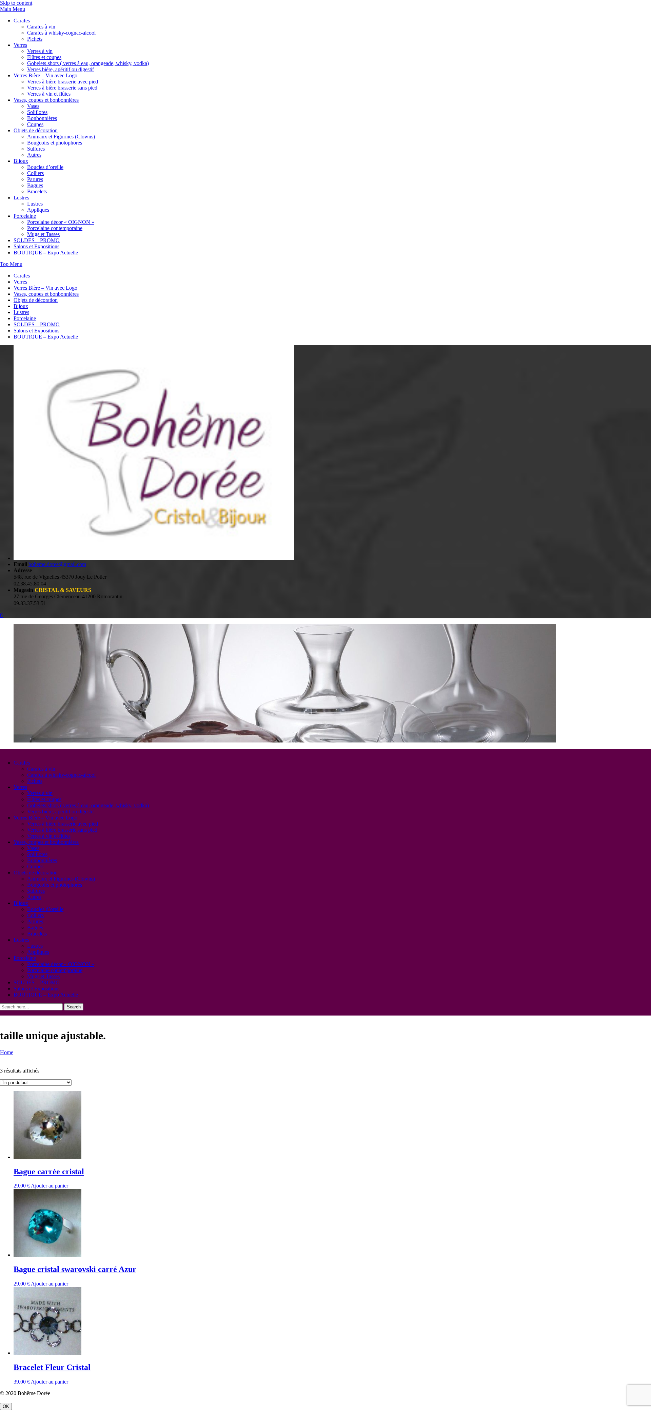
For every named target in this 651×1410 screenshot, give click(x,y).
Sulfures (36, 149)
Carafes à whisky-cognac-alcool (61, 33)
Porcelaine (25, 216)
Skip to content (16, 3)
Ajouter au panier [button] (49, 1186)
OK (6, 1406)
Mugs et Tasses (43, 234)
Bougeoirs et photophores (54, 143)
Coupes (35, 124)
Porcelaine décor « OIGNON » (60, 222)
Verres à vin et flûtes (49, 94)
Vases (33, 106)
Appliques (38, 210)
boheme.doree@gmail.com (57, 564)
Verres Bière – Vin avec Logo (45, 75)
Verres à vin (40, 51)
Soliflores (37, 112)
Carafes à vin (41, 27)
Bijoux (21, 161)
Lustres (21, 197)
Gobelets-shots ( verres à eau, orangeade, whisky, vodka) (88, 63)
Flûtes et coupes (44, 57)
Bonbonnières (42, 118)
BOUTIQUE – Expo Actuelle (46, 252)
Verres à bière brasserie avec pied (62, 81)
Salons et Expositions (36, 246)
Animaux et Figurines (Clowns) (61, 136)
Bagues (35, 185)
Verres (20, 45)
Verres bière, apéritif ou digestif (60, 69)
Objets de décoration (36, 130)
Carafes (22, 20)
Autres (34, 155)
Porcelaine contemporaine (54, 228)
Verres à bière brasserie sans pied (62, 88)
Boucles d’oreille (45, 167)
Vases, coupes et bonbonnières (46, 100)
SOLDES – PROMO (37, 240)
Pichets (34, 39)
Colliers (35, 173)
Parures (35, 179)
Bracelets (37, 191)
